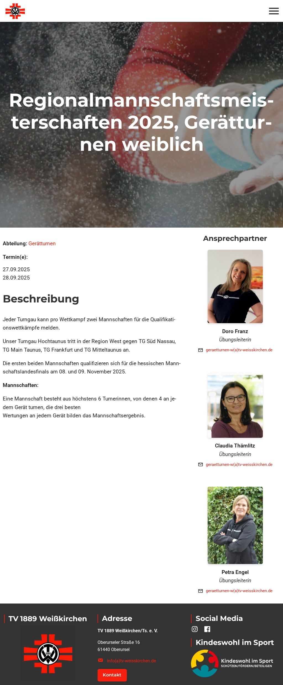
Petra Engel (235, 572)
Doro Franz (235, 331)
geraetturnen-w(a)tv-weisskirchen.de (239, 349)
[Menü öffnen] (274, 11)
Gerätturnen (42, 243)
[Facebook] (207, 629)
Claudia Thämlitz (235, 445)
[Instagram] (194, 629)
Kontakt (112, 675)
